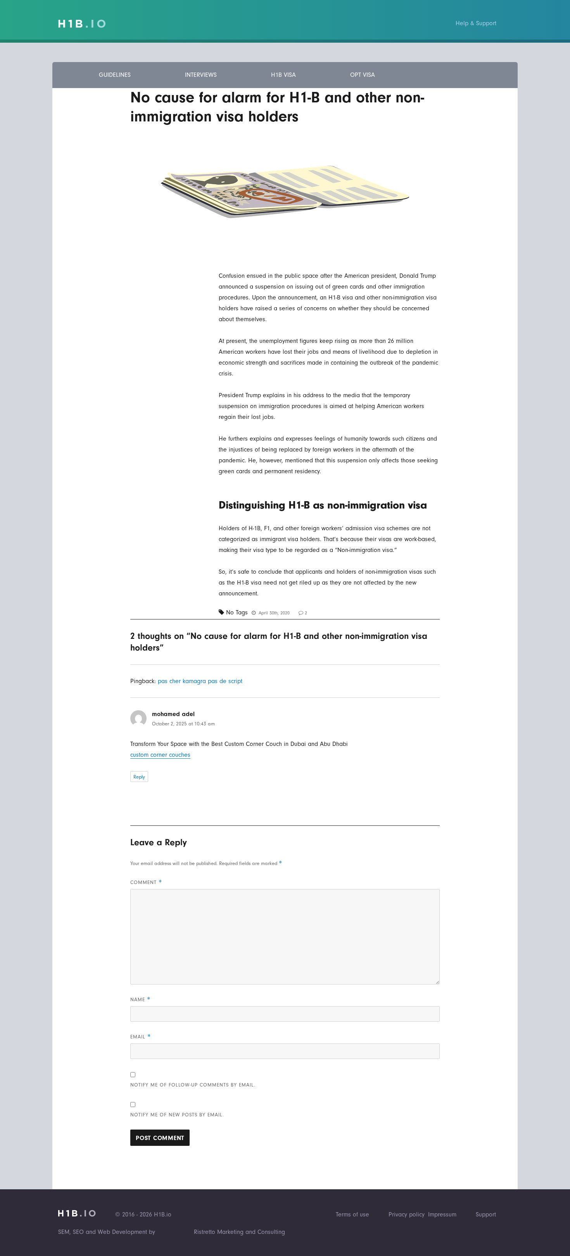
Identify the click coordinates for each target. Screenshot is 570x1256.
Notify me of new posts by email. (177, 1115)
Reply (139, 777)
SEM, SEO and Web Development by (106, 1231)
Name (140, 999)
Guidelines (115, 74)
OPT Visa (362, 74)
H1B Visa (283, 74)
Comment (146, 882)
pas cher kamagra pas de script (200, 681)
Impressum (442, 1214)
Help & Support (476, 23)
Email (140, 1036)
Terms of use (352, 1214)
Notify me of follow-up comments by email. (193, 1085)
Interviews (201, 74)
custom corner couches (160, 754)
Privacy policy (407, 1214)
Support (486, 1214)
